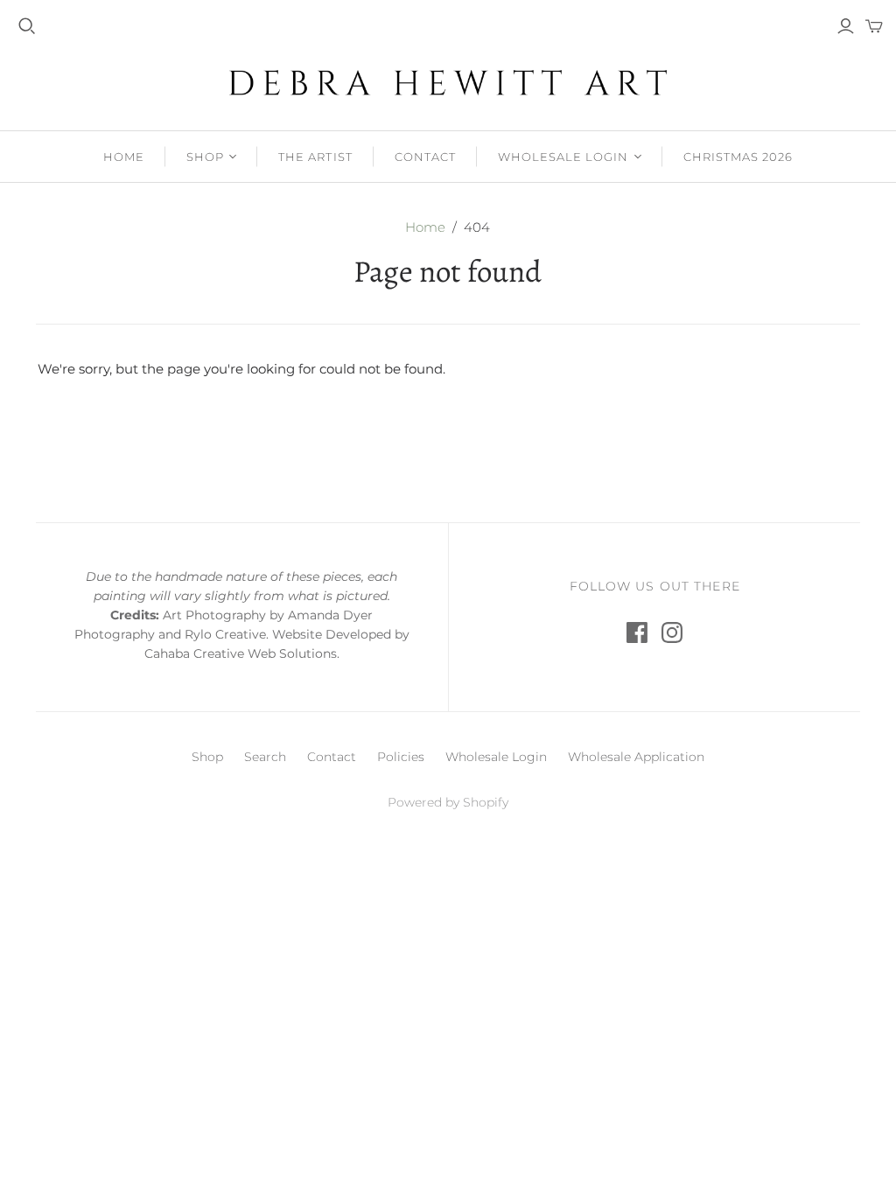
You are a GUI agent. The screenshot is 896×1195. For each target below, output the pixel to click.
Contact (425, 157)
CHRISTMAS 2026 (738, 157)
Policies (400, 757)
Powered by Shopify (448, 802)
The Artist (315, 157)
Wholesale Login (563, 157)
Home (123, 157)
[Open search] (27, 26)
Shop (205, 157)
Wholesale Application (636, 757)
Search (265, 757)
